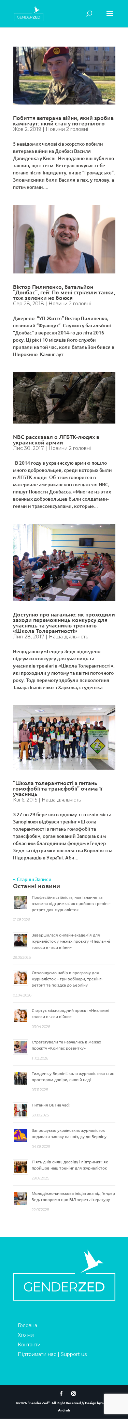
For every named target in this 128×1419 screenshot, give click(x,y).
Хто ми (26, 1335)
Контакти (29, 1345)
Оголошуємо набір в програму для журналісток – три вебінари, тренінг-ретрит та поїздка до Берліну (67, 979)
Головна (27, 1325)
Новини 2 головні (67, 129)
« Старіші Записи (32, 879)
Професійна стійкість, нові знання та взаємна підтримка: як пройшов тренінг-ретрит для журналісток (71, 903)
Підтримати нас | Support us (52, 1354)
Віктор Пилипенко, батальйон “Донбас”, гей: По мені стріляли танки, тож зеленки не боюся (64, 292)
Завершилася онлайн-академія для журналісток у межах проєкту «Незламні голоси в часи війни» (71, 941)
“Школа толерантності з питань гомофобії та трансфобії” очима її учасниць (57, 788)
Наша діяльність (68, 637)
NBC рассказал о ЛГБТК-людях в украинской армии (56, 439)
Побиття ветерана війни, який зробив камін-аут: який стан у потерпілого (63, 120)
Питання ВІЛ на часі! (51, 1105)
